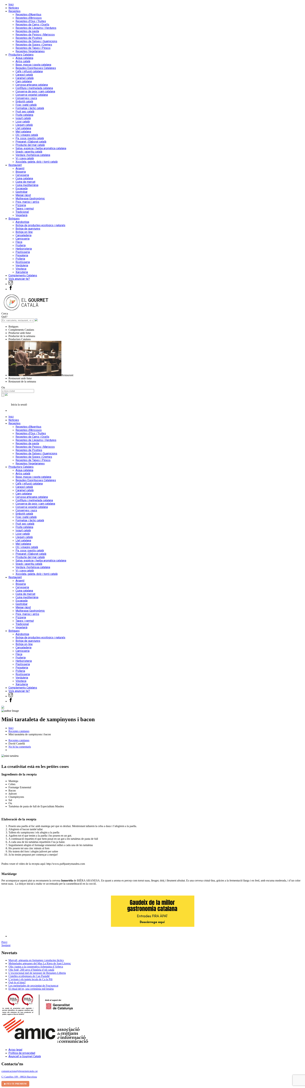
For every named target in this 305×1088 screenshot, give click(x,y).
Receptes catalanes (18, 731)
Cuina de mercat (25, 181)
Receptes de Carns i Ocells (32, 24)
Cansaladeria (23, 235)
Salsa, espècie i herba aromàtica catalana (41, 148)
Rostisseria (23, 262)
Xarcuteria (22, 272)
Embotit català (24, 101)
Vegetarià (21, 215)
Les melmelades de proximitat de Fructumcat (33, 985)
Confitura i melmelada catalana (34, 88)
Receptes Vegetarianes (30, 51)
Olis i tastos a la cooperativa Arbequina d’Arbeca (35, 966)
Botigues (14, 218)
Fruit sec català (25, 111)
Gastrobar (22, 192)
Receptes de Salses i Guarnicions (36, 41)
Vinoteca (21, 268)
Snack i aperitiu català (29, 151)
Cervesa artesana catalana (32, 84)
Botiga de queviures (28, 228)
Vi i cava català (25, 158)
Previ (4, 942)
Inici (11, 4)
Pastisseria (23, 252)
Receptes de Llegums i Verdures (36, 28)
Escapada (22, 188)
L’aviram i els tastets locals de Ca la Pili (30, 979)
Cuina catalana (24, 178)
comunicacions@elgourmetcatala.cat (19, 1071)
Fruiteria (21, 245)
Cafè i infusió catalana (29, 71)
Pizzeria (21, 205)
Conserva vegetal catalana (32, 94)
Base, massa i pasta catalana (33, 64)
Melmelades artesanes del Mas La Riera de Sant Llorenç (39, 963)
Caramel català (25, 78)
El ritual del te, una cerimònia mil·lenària (31, 988)
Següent (5, 945)
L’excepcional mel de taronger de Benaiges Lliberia (37, 972)
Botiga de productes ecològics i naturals (40, 225)
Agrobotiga (22, 222)
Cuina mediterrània (27, 185)
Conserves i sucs (26, 98)
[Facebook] (10, 289)
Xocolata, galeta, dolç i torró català (37, 161)
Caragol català (24, 74)
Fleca (19, 242)
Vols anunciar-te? (19, 278)
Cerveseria (22, 175)
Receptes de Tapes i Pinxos (33, 48)
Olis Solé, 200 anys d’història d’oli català (31, 969)
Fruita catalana (24, 115)
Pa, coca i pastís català (30, 138)
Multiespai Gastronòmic (30, 198)
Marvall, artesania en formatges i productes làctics (36, 960)
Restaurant (15, 165)
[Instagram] (10, 284)
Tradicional (22, 212)
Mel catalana (23, 131)
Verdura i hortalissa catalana (33, 155)
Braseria (21, 171)
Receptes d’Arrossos (29, 18)
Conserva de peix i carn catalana (35, 91)
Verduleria (22, 265)
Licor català (23, 121)
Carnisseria (22, 238)
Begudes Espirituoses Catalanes (36, 68)
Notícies (13, 8)
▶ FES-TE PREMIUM (15, 1083)
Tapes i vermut (25, 208)
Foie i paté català (26, 105)
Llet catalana (23, 128)
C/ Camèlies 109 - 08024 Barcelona (19, 1076)
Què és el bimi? (17, 982)
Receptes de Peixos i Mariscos (35, 34)
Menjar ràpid (23, 195)
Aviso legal (15, 1049)
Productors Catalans (21, 54)
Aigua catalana (24, 58)
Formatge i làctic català (30, 108)
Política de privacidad (21, 1053)
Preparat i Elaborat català (31, 141)
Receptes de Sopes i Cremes (34, 44)
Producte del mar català (30, 145)
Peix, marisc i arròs (27, 202)
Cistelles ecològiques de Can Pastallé (29, 976)
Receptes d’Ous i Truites (31, 21)
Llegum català (24, 125)
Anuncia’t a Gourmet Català (24, 1056)
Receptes (14, 11)
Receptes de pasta (27, 31)
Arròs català (23, 61)
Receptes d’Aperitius (28, 14)
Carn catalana (24, 81)
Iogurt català (23, 118)
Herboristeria (24, 248)
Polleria (20, 258)
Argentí (20, 168)
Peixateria (22, 255)
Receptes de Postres (29, 38)
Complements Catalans (22, 275)
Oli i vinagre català (27, 135)
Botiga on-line (24, 232)
